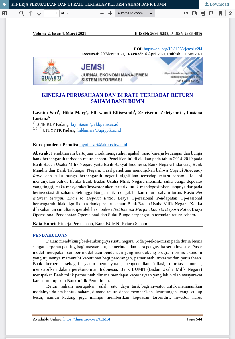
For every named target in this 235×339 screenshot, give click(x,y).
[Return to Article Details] (4, 4)
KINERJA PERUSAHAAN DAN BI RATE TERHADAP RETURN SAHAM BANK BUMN (88, 4)
